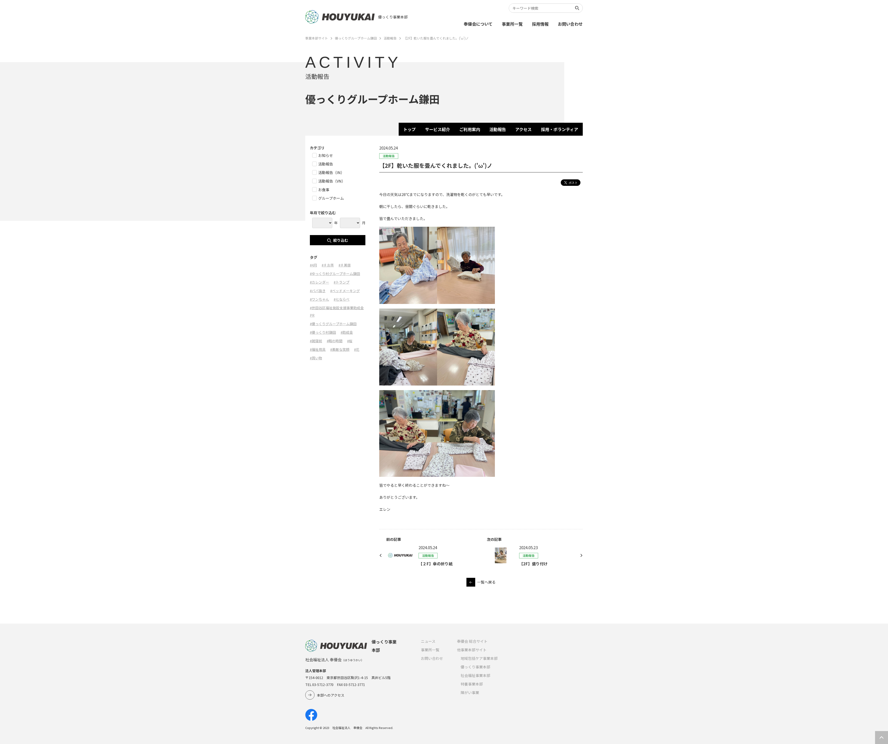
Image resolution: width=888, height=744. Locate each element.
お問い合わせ (570, 24)
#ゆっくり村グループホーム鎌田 (335, 273)
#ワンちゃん (319, 299)
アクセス (523, 129)
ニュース (428, 641)
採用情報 (540, 24)
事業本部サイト (316, 38)
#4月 (313, 265)
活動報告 (390, 38)
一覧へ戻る (486, 582)
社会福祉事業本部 (475, 675)
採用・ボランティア (559, 129)
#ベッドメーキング (345, 290)
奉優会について (478, 24)
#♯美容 (345, 265)
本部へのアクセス (330, 695)
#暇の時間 (334, 340)
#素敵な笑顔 (339, 349)
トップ (409, 129)
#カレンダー (319, 282)
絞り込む (340, 240)
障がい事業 (470, 692)
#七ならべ (341, 299)
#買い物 (316, 357)
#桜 (349, 340)
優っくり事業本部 (475, 667)
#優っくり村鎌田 (323, 332)
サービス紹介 (437, 129)
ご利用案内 (469, 129)
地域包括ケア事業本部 (479, 658)
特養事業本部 (472, 684)
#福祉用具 (318, 349)
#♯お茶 (328, 265)
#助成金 (347, 332)
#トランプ (341, 282)
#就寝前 (316, 340)
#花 (356, 349)
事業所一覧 (512, 24)
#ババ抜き (318, 290)
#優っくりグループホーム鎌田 (333, 323)
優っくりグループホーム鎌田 (356, 38)
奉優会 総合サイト (472, 641)
